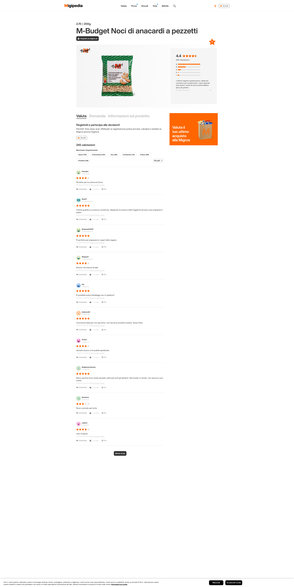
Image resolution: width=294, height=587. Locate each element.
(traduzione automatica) (83, 185)
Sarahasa (85, 397)
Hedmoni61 (86, 312)
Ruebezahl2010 (87, 229)
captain (84, 423)
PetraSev (85, 171)
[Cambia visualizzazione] (215, 6)
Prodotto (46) (83, 160)
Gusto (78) (82, 154)
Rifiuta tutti (216, 583)
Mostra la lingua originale (97, 185)
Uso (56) (114, 154)
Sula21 (84, 199)
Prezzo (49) (144, 154)
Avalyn (84, 339)
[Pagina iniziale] (74, 6)
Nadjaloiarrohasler (89, 367)
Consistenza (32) (98, 154)
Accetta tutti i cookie (234, 583)
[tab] (81, 116)
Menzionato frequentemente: (87, 150)
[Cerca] (174, 6)
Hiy (83, 284)
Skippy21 (85, 257)
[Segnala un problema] (210, 90)
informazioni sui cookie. (119, 584)
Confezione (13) (129, 154)
